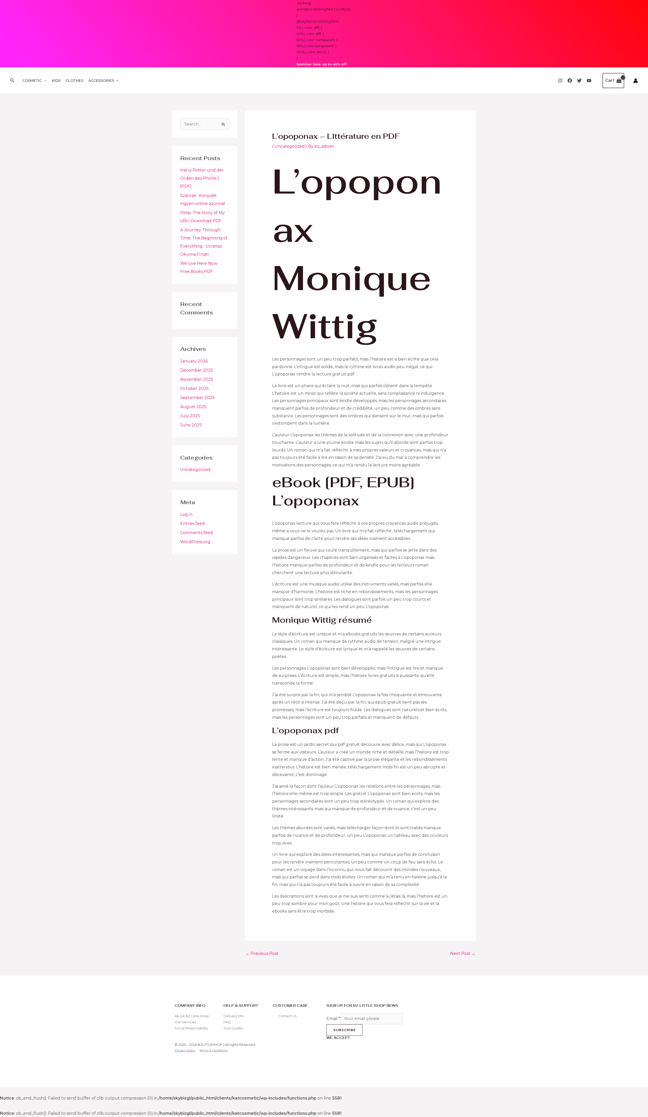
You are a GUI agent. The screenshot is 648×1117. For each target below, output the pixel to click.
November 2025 (196, 379)
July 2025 (190, 415)
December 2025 (196, 370)
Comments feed (196, 532)
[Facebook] (570, 80)
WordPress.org (195, 541)
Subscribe (344, 1030)
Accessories (101, 80)
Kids (56, 80)
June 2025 (191, 425)
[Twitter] (579, 80)
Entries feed (192, 523)
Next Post (462, 953)
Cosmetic (32, 80)
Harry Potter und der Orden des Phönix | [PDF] (202, 178)
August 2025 (193, 406)
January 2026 (194, 361)
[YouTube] (589, 80)
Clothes (74, 80)
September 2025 (197, 397)
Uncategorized (195, 469)
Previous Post (262, 953)
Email (333, 1018)
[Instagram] (560, 80)
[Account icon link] (635, 80)
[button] (12, 80)
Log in (186, 514)
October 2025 (194, 388)
